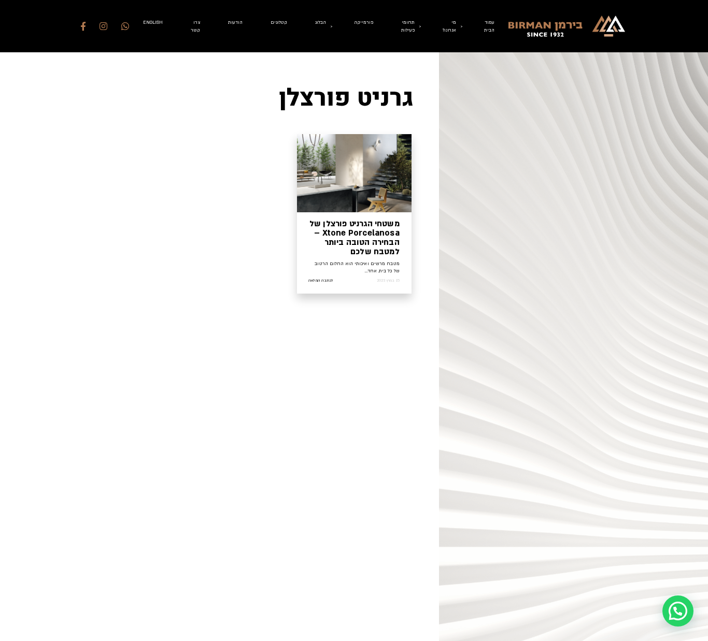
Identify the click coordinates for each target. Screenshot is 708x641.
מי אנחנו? (449, 26)
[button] (677, 611)
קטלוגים (279, 22)
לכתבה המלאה (320, 280)
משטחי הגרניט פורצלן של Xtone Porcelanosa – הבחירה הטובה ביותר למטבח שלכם (354, 237)
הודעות (235, 22)
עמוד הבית (489, 26)
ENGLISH (153, 22)
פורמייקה (363, 22)
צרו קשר (195, 26)
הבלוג (320, 22)
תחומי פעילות (408, 26)
